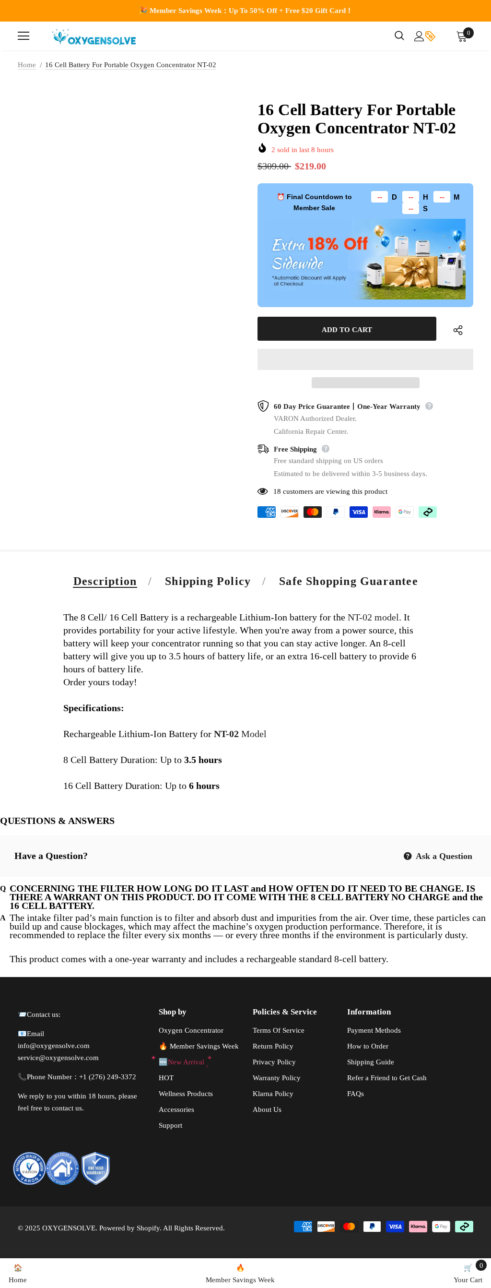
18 (277, 491)
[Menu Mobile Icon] (23, 36)
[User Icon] (419, 36)
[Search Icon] (399, 36)
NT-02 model (372, 617)
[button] (365, 359)
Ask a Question (443, 856)
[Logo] (94, 36)
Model (240, 733)
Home (27, 65)
